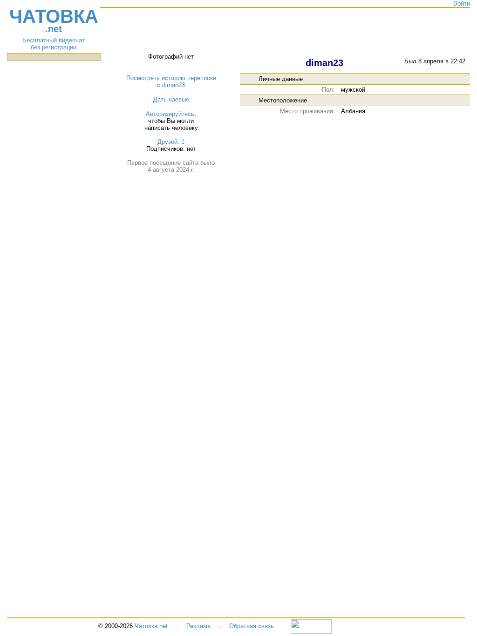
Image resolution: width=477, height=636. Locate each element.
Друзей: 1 (170, 141)
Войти (461, 3)
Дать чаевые (171, 99)
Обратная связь (251, 625)
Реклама (198, 625)
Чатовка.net (151, 625)
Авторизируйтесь (170, 113)
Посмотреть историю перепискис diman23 (171, 81)
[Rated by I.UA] (311, 625)
